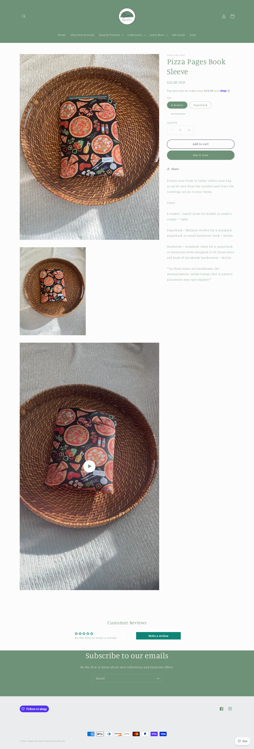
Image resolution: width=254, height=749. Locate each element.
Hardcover (180, 114)
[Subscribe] (157, 678)
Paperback (200, 104)
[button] (24, 16)
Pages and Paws (35, 741)
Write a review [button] (158, 636)
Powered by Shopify (54, 741)
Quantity (172, 122)
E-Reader (177, 104)
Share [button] (175, 168)
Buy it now (200, 155)
